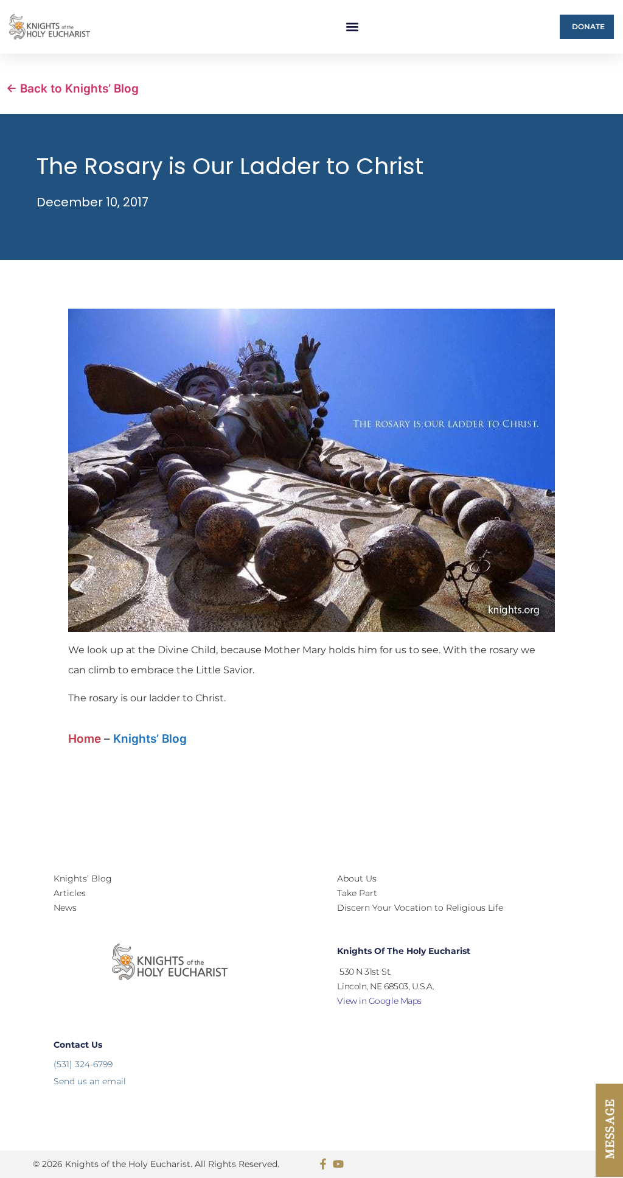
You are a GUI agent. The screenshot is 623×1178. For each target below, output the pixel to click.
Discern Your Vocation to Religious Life (420, 907)
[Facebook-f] (323, 1164)
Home (84, 739)
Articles (70, 893)
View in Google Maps (379, 1000)
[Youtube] (338, 1164)
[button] (353, 27)
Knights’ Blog (150, 739)
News (65, 907)
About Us (357, 878)
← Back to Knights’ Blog (72, 89)
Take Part (357, 893)
